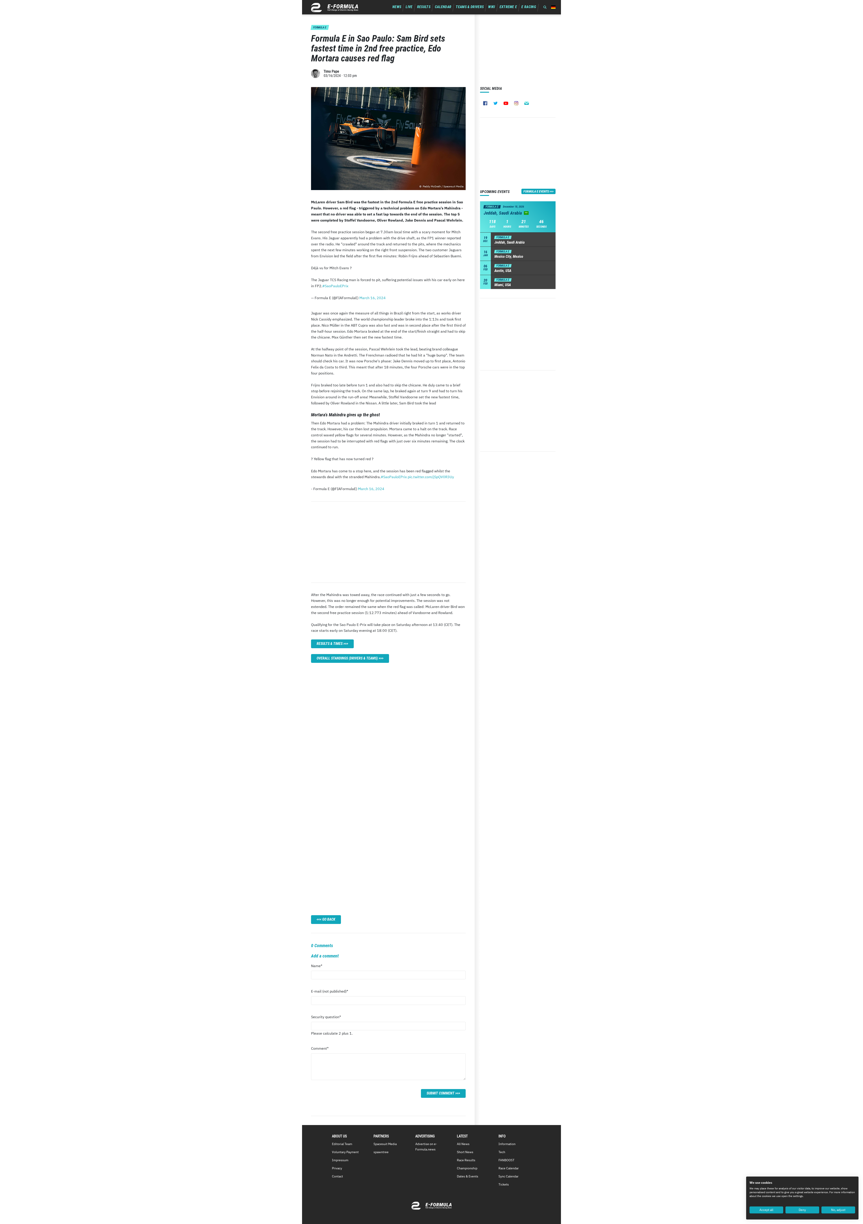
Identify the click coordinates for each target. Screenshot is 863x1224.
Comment (320, 1049)
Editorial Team (342, 1144)
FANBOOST (506, 1160)
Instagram (516, 103)
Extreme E (508, 7)
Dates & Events (467, 1176)
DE (553, 7)
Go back (328, 919)
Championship (467, 1168)
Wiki (491, 7)
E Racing (528, 7)
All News (463, 1144)
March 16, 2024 (372, 298)
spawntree (381, 1152)
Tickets (503, 1184)
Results (423, 7)
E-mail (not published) (329, 992)
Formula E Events (536, 191)
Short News (465, 1152)
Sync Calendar (508, 1176)
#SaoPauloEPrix (335, 286)
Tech (501, 1152)
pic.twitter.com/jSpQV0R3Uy (431, 477)
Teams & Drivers (470, 7)
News (396, 7)
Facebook (485, 103)
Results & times (330, 643)
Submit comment (440, 1093)
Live (409, 7)
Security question (326, 1018)
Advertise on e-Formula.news (426, 1146)
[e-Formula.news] (334, 7)
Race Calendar (508, 1168)
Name (319, 967)
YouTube (506, 103)
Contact (337, 1176)
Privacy (337, 1168)
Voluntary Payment (345, 1152)
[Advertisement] (388, 542)
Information (507, 1144)
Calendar (443, 7)
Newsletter (526, 103)
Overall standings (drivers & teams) (347, 658)
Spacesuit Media (385, 1144)
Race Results (466, 1160)
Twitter (495, 103)
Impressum (340, 1160)
